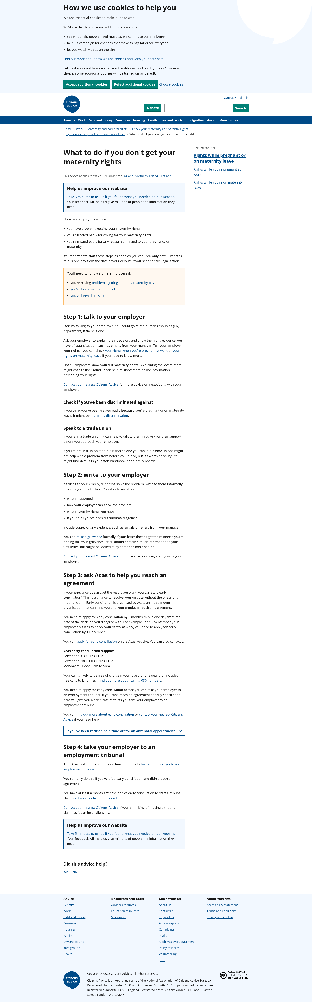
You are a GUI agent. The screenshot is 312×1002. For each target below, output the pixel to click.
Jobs (162, 960)
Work (82, 120)
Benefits (69, 120)
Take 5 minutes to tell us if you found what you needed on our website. (121, 197)
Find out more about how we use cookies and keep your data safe (113, 59)
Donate (153, 108)
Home (67, 129)
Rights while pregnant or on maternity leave (95, 134)
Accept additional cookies (87, 84)
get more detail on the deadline (98, 798)
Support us (166, 917)
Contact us (166, 911)
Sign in (244, 98)
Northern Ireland (146, 176)
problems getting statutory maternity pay (123, 282)
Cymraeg (230, 98)
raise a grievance (89, 537)
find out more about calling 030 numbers (130, 680)
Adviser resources (123, 905)
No (75, 872)
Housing (139, 120)
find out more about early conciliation (105, 714)
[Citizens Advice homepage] (72, 980)
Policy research (169, 948)
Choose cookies (171, 84)
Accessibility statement (222, 905)
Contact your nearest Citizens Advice (90, 384)
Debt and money (100, 120)
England (127, 176)
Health (211, 120)
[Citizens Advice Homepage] (72, 104)
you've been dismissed (88, 295)
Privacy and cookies (220, 917)
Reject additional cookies (134, 84)
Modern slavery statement (177, 942)
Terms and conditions (222, 911)
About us (165, 905)
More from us (229, 120)
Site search (118, 917)
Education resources (125, 911)
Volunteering (168, 954)
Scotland (165, 176)
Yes (65, 872)
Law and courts (172, 120)
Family (153, 120)
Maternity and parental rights (108, 129)
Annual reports (169, 923)
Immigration (195, 120)
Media (163, 936)
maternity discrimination (109, 415)
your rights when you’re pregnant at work (136, 350)
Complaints (166, 929)
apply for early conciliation (96, 641)
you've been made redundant (93, 289)
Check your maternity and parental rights (160, 129)
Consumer (122, 120)
